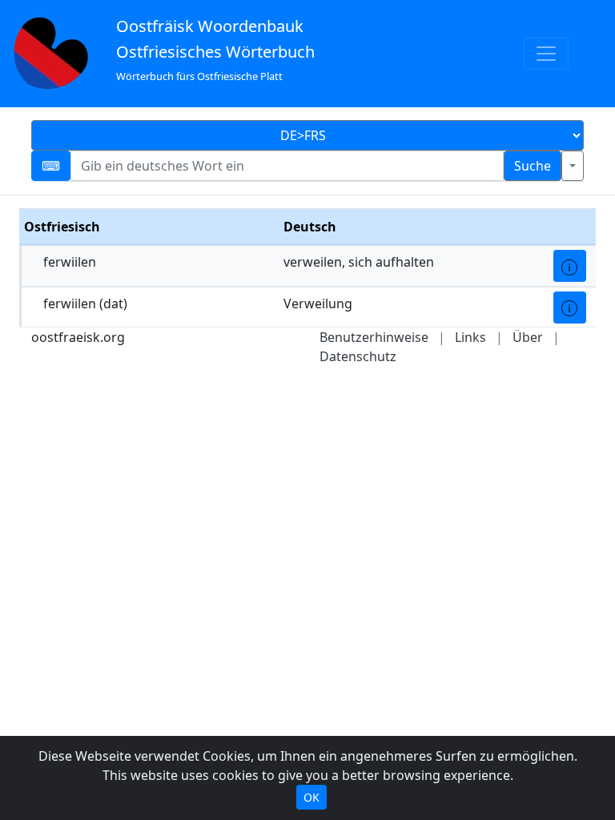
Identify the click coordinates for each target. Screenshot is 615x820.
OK (311, 797)
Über (527, 337)
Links (470, 337)
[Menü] (546, 54)
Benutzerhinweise (374, 337)
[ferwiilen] (569, 266)
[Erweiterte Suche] (572, 166)
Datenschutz (358, 356)
